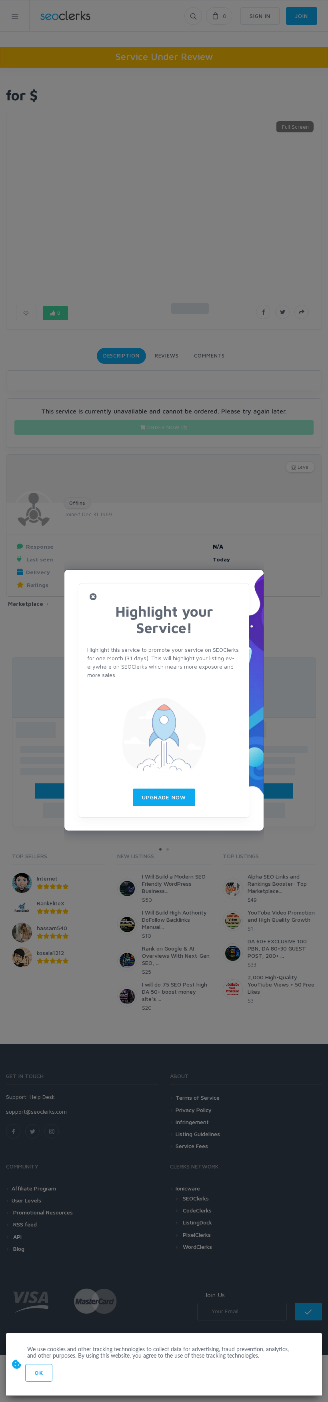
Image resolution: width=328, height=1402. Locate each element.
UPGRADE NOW (164, 797)
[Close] (93, 597)
